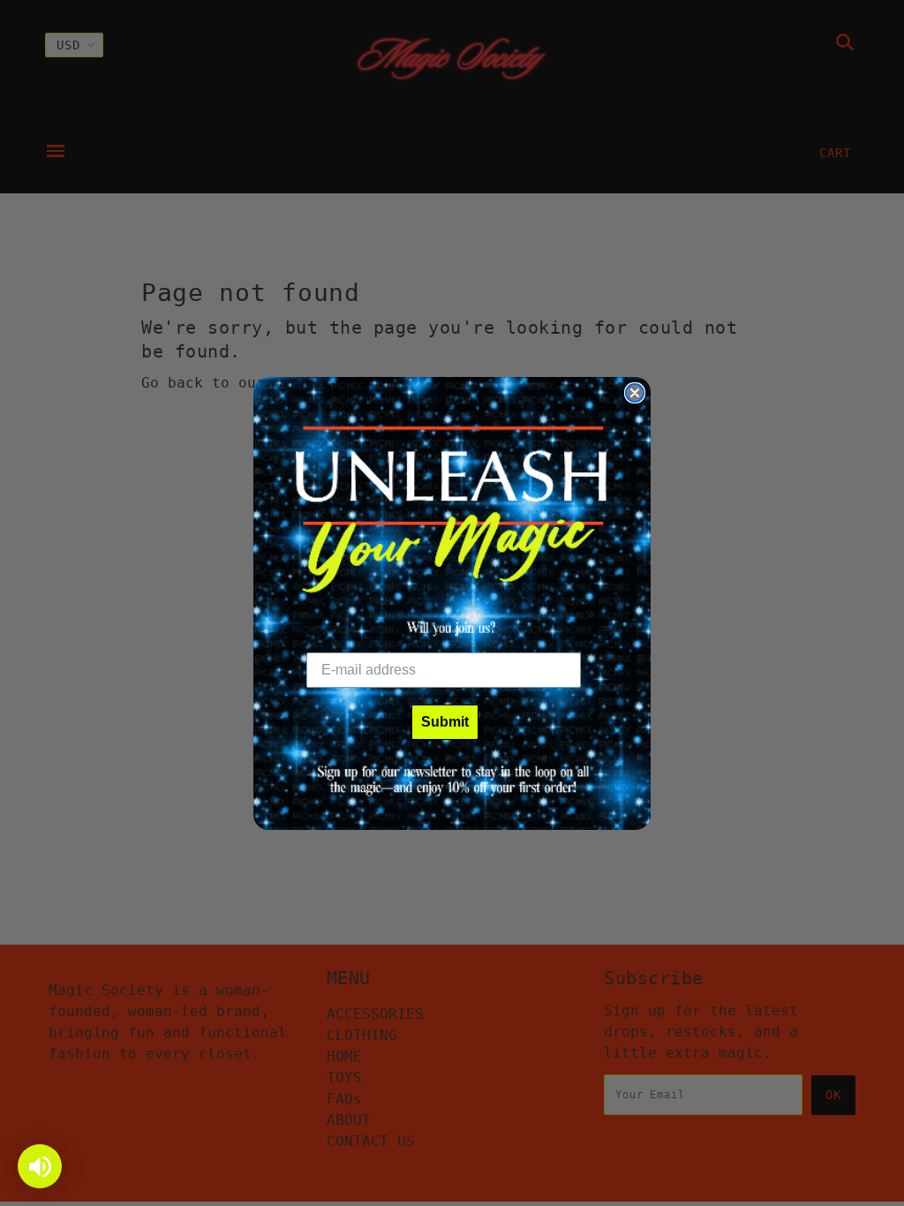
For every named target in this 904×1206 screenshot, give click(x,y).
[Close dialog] (635, 393)
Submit (445, 721)
